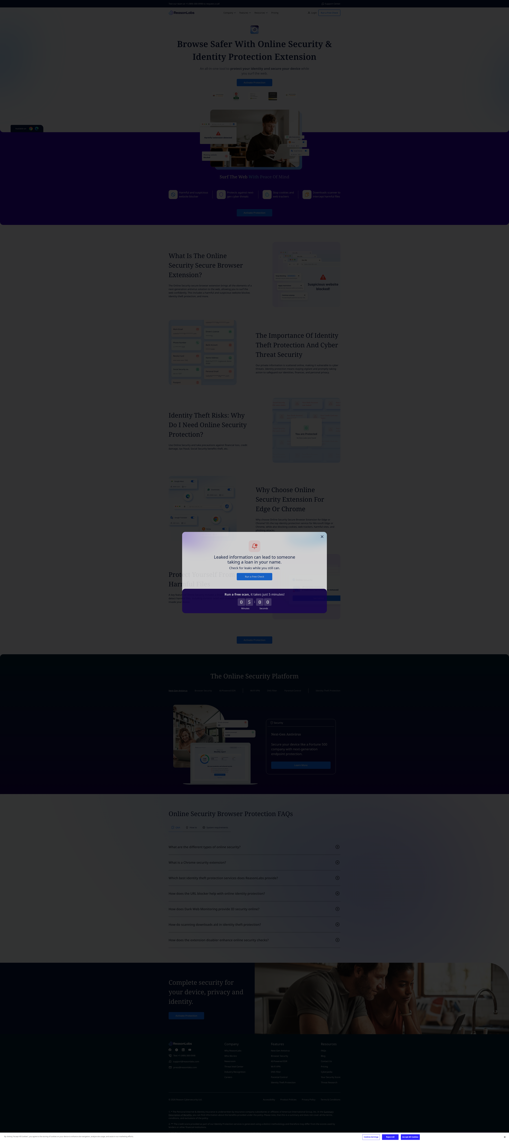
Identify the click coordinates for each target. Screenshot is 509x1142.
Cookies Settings (371, 1137)
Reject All (390, 1137)
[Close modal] (322, 535)
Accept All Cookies (410, 1137)
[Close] (505, 1137)
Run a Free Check (254, 575)
